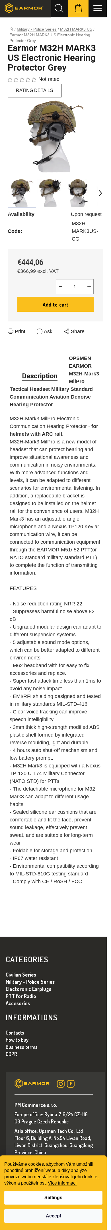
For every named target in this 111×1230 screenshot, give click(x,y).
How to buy (17, 1040)
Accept (53, 1215)
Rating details (34, 90)
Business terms (22, 1047)
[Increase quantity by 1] (89, 286)
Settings (53, 1197)
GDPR (11, 1054)
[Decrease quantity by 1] (60, 286)
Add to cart (56, 304)
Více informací (62, 1183)
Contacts (15, 1032)
